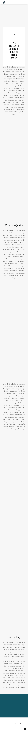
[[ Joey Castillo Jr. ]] (14, 2)
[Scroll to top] (25, 729)
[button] (24, 2)
